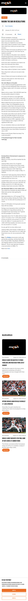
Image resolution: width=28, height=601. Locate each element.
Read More (5, 376)
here (9, 248)
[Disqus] (14, 277)
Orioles (4, 17)
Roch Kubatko (9, 26)
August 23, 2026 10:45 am (19, 435)
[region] (14, 589)
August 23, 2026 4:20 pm (19, 398)
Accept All (14, 590)
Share (19, 34)
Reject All (14, 598)
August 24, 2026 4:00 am (19, 357)
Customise (14, 594)
